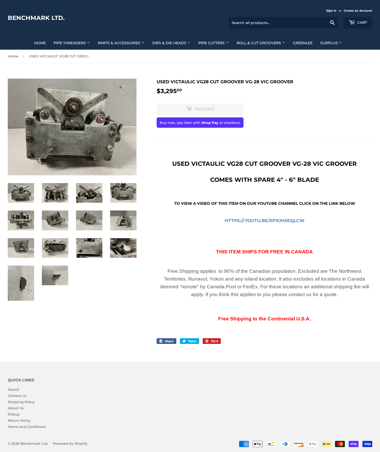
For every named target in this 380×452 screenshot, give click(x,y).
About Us (16, 408)
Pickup (14, 414)
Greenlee (303, 43)
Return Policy (19, 420)
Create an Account (358, 10)
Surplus (329, 43)
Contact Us (17, 396)
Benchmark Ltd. (36, 17)
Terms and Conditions (27, 427)
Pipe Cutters (212, 43)
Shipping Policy (21, 402)
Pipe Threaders (70, 43)
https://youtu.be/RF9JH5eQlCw (265, 220)
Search (13, 389)
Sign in (331, 10)
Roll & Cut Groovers (259, 43)
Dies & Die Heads (169, 43)
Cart (361, 22)
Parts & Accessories (119, 43)
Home (40, 43)
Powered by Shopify (70, 443)
